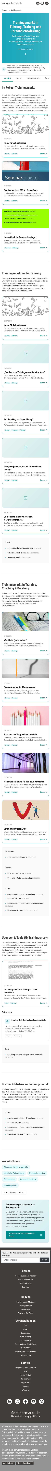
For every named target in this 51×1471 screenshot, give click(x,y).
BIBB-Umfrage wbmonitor (17, 857)
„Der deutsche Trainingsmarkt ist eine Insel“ (24, 372)
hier (37, 1459)
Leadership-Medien (25, 1280)
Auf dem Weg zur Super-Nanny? (18, 419)
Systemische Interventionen (25, 1352)
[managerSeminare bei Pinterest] (41, 1401)
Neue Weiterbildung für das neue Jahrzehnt (24, 781)
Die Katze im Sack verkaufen (18, 911)
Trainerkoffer (25, 1309)
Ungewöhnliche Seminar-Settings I (20, 237)
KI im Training (25, 1337)
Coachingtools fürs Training (25, 1344)
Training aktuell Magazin (25, 1302)
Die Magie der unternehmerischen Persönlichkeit (25, 903)
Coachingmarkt (10, 1185)
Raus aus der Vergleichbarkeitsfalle (20, 734)
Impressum (25, 1383)
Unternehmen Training (15, 873)
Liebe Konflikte (25, 1355)
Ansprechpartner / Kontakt (25, 1368)
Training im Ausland (15, 558)
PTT (25, 1326)
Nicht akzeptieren (24, 1463)
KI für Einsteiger (25, 1340)
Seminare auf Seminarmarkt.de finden (21, 1234)
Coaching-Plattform (28, 1179)
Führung (18, 78)
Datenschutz (25, 1379)
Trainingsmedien (25, 1306)
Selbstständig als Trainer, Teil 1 (19, 553)
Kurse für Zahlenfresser (15, 143)
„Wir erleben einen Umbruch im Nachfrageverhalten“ (18, 518)
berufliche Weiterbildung (14, 1173)
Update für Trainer (14, 899)
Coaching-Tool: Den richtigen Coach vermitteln (25, 1055)
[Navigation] (47, 3)
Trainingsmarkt (16, 10)
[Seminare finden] (25, 1414)
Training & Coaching (33, 78)
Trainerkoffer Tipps (25, 1313)
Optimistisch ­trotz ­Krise (15, 828)
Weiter (44, 1260)
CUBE (25, 1329)
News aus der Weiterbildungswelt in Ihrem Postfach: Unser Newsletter (25, 1254)
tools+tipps (25, 1333)
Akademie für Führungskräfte (16, 1167)
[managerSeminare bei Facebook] (25, 1401)
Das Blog (25, 1287)
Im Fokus (7, 78)
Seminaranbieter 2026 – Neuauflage (21, 190)
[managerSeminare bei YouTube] (33, 1401)
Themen (4, 10)
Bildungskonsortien (37, 1173)
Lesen (42, 153)
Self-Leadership (25, 1283)
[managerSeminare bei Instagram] (17, 1401)
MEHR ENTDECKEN (25, 49)
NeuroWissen (25, 1348)
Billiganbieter (9, 1179)
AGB (25, 1372)
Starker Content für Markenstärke (19, 687)
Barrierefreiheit (25, 1375)
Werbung (25, 1390)
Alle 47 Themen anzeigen (13, 1193)
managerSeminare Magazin (25, 1276)
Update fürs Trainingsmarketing (19, 878)
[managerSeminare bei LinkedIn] (9, 1401)
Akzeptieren (8, 1463)
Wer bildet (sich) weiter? (15, 640)
